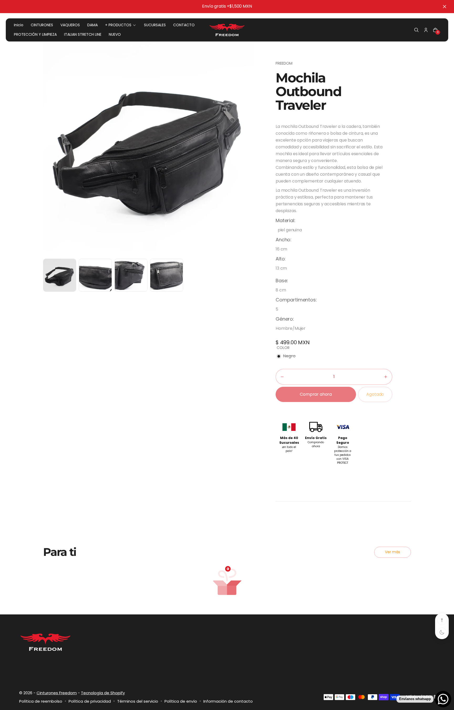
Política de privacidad (90, 701)
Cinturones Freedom (57, 693)
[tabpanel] (61, 276)
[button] (416, 30)
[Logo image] (227, 30)
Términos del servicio (137, 701)
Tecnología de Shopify (103, 693)
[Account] (426, 30)
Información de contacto (228, 701)
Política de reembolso (40, 701)
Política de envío (180, 701)
